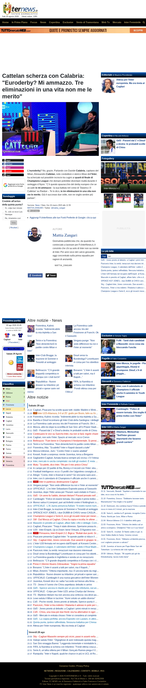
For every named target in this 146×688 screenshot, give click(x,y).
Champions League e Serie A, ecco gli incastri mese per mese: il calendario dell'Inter (75, 516)
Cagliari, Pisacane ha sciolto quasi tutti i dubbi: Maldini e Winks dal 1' (68, 410)
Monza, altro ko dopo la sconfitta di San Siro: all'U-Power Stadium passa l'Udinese (74, 427)
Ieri (109, 256)
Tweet (52, 275)
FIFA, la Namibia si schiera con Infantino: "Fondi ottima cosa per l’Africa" (69, 647)
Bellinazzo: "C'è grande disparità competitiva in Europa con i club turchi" (48, 373)
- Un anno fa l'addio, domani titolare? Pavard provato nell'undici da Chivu (72, 495)
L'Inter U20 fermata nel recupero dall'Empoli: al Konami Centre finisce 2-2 (70, 543)
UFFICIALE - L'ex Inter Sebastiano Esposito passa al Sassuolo (65, 488)
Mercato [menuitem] (117, 22)
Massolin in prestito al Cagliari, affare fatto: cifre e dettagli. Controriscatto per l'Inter (74, 523)
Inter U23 (106, 427)
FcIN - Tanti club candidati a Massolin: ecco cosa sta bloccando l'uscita (130, 344)
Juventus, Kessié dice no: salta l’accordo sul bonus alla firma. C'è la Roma (70, 581)
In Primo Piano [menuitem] (20, 22)
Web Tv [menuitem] (106, 22)
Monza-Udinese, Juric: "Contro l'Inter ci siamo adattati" (60, 451)
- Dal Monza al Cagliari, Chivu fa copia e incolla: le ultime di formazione (71, 519)
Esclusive (107, 335)
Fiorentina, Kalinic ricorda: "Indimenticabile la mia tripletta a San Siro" (68, 417)
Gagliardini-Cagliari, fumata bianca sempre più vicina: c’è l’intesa (66, 458)
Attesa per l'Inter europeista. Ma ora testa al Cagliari (59, 625)
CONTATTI (85, 671)
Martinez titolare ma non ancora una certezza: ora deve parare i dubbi (70, 595)
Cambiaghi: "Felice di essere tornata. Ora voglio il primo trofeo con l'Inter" (70, 499)
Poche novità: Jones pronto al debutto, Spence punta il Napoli (67, 602)
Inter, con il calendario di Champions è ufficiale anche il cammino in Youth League (74, 478)
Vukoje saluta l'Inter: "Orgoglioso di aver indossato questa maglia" (66, 640)
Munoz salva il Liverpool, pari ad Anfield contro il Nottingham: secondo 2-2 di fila (73, 502)
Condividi (36, 275)
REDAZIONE (60, 671)
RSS (102, 671)
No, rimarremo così (13, 218)
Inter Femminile (110, 404)
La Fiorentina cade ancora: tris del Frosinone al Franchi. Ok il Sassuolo (69, 423)
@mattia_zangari (58, 208)
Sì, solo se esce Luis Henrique (14, 213)
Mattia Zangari (35, 208)
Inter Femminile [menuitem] (132, 22)
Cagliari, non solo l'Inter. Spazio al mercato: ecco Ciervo (61, 437)
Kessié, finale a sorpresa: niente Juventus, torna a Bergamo (63, 454)
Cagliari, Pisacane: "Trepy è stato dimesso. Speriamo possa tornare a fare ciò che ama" (77, 526)
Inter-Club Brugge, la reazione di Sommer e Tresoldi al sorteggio (47, 358)
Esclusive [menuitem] (68, 22)
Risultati (13, 228)
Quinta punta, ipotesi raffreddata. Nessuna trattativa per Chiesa (64, 622)
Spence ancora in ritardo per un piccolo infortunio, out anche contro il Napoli (74, 588)
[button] (13, 223)
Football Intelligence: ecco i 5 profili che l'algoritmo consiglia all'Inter (67, 471)
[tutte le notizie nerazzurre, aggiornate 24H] (20, 8)
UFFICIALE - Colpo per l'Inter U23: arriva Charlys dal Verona (63, 591)
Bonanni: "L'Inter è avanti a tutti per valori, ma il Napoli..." (86, 373)
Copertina (107, 135)
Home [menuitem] (5, 22)
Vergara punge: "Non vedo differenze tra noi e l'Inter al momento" (86, 344)
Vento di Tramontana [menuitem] (87, 22)
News (37, 205)
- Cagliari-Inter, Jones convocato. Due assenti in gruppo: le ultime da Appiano (74, 540)
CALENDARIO (73, 671)
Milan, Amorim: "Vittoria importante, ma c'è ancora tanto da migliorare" (68, 571)
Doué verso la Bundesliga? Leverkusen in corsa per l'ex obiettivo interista (70, 554)
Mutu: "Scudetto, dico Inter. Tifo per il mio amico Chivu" (60, 464)
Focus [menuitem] (33, 22)
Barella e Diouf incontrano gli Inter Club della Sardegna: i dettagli (66, 420)
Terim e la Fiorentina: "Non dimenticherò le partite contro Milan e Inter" (68, 444)
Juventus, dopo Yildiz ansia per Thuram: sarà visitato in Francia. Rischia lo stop (73, 492)
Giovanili (106, 381)
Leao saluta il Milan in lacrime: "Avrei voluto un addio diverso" (64, 598)
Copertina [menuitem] (54, 22)
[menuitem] (143, 22)
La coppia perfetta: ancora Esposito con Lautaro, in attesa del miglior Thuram (75, 619)
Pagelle (106, 358)
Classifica (8, 384)
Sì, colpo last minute (13, 208)
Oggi (104, 256)
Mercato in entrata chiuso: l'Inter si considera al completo (65, 615)
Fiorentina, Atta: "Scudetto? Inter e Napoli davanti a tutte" (61, 447)
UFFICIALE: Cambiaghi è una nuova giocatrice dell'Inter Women (65, 578)
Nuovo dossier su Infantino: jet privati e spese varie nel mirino (70, 574)
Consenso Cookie (67, 666)
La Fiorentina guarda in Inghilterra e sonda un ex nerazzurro (63, 557)
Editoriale (107, 75)
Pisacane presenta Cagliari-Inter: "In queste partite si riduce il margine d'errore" (73, 536)
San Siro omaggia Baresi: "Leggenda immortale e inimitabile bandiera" (69, 643)
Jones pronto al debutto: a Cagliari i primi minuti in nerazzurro (67, 608)
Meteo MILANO (14, 349)
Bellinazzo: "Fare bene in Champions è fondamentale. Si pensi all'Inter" (69, 440)
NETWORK (48, 671)
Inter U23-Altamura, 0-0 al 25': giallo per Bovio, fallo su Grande (67, 413)
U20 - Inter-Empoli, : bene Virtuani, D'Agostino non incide (67, 530)
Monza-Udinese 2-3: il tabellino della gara (124, 520)
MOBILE (95, 671)
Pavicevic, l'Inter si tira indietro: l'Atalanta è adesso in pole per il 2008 (68, 605)
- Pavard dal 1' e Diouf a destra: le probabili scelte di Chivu (65, 430)
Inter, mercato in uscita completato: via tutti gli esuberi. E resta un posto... (69, 461)
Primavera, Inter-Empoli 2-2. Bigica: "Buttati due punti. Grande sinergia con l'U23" (77, 533)
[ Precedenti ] (13, 342)
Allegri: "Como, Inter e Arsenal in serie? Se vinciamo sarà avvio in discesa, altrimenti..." (76, 475)
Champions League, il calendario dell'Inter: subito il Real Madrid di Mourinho (71, 547)
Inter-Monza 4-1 (112, 188)
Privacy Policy (82, 666)
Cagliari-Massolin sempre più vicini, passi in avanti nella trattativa (69, 636)
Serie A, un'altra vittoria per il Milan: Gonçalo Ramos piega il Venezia (67, 650)
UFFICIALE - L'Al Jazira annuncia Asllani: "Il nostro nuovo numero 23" (68, 506)
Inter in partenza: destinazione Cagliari (56, 482)
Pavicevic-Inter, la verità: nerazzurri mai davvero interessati (62, 550)
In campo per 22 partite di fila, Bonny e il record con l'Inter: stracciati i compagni (72, 468)
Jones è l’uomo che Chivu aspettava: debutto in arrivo (62, 584)
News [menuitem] (43, 22)
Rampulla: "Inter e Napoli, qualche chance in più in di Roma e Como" (70, 653)
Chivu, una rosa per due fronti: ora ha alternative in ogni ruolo (67, 612)
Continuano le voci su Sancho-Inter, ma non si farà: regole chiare (65, 434)
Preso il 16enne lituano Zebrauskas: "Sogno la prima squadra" (64, 564)
